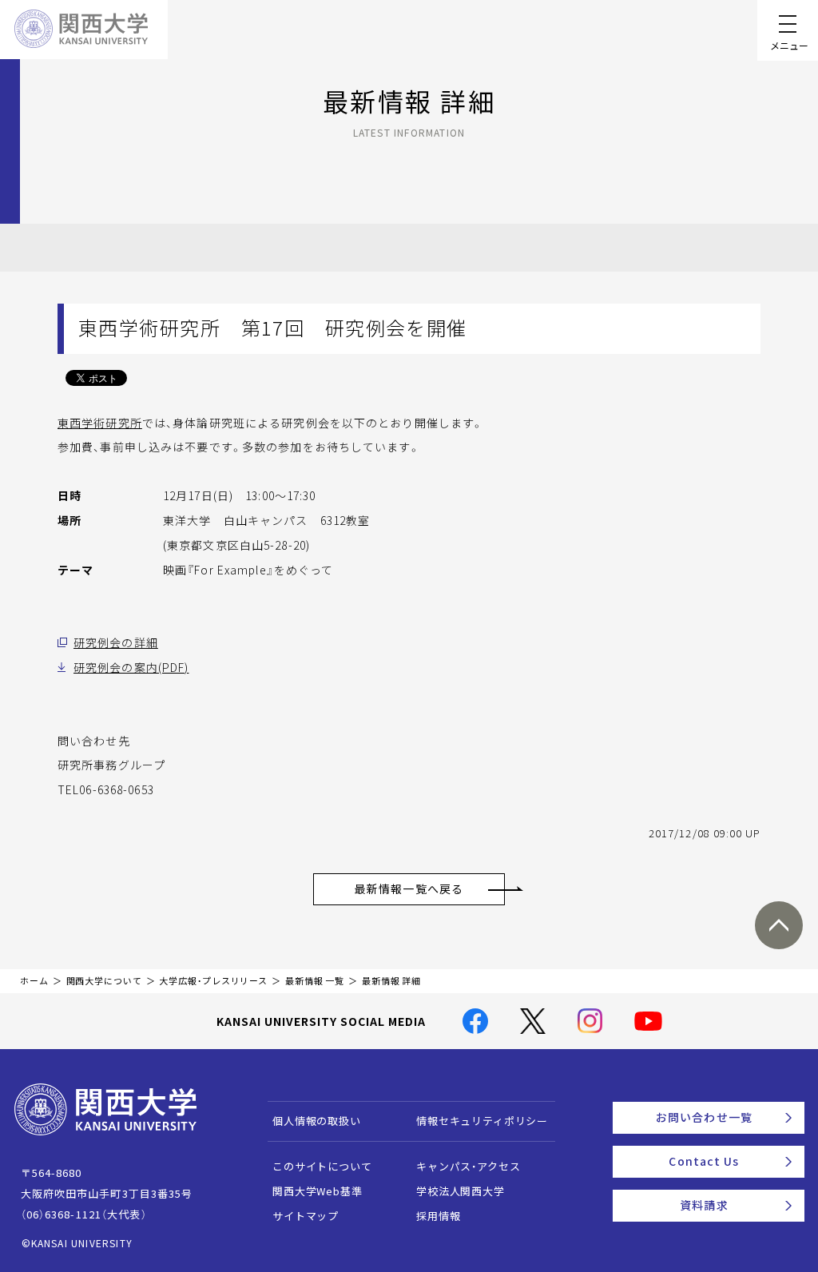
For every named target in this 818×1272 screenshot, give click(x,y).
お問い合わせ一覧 (704, 1117)
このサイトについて (322, 1166)
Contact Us (704, 1161)
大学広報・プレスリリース (213, 981)
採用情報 (438, 1215)
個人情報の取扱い (316, 1120)
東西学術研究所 (100, 423)
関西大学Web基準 (317, 1190)
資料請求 (704, 1205)
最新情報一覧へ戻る (409, 888)
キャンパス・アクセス (468, 1166)
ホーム (34, 981)
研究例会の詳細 (115, 642)
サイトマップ (305, 1215)
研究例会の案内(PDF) (131, 667)
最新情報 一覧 (314, 981)
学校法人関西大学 (460, 1190)
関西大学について (104, 981)
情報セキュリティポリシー (482, 1120)
